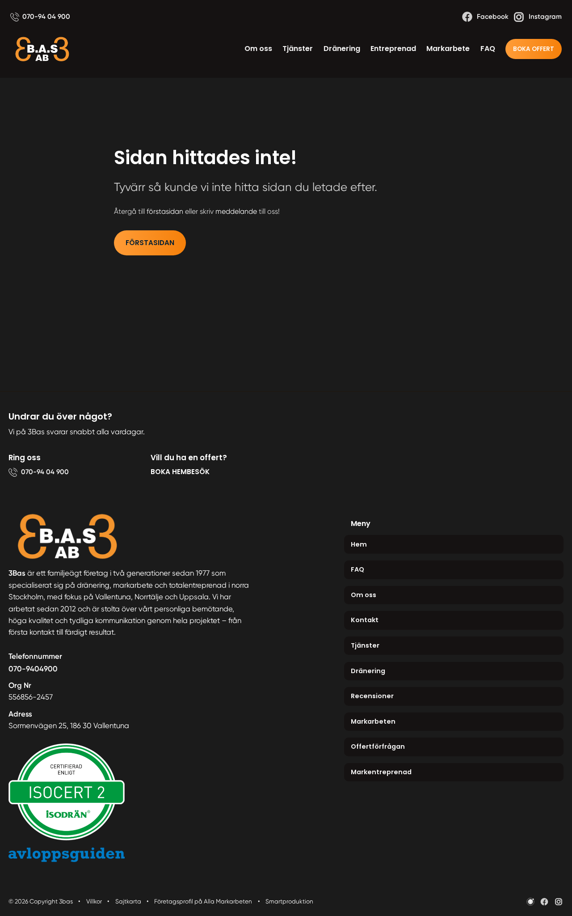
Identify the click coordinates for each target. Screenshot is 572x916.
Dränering (342, 48)
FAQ (487, 48)
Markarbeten (373, 721)
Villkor (94, 901)
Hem (359, 544)
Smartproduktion (289, 901)
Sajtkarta (128, 901)
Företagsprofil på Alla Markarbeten (203, 901)
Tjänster (297, 48)
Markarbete (448, 48)
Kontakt (365, 619)
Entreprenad (393, 48)
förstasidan (165, 211)
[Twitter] (559, 902)
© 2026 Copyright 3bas (40, 901)
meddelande (236, 211)
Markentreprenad (381, 772)
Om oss (258, 48)
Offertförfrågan (378, 746)
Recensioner (372, 695)
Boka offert (533, 49)
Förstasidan (150, 242)
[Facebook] (544, 901)
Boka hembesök (180, 471)
